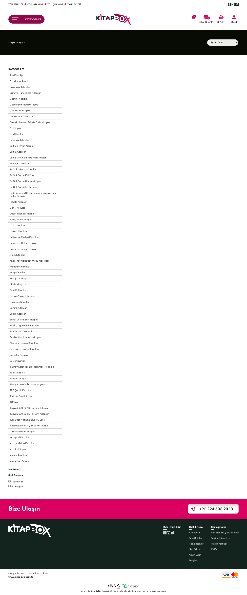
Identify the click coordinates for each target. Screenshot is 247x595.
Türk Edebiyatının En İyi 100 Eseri (27, 419)
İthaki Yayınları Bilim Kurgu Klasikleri (29, 260)
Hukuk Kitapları (18, 231)
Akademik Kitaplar (20, 81)
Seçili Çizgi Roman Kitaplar (24, 325)
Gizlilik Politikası (219, 543)
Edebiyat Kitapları (19, 139)
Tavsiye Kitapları (19, 378)
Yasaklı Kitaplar (18, 449)
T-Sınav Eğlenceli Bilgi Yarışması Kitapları (32, 366)
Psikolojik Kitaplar (19, 301)
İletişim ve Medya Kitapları (24, 237)
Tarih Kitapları (17, 372)
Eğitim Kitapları (18, 151)
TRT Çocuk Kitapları (20, 390)
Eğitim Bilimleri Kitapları (22, 145)
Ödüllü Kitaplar (18, 290)
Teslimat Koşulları (220, 538)
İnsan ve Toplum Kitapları (23, 248)
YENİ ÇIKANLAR (55, 4)
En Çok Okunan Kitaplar (23, 169)
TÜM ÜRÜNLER (15, 4)
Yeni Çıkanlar (196, 549)
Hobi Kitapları (17, 225)
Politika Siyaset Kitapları (23, 296)
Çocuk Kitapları (18, 98)
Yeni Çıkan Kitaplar (20, 460)
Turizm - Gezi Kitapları (21, 396)
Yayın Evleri (195, 554)
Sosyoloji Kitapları (19, 354)
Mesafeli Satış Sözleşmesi (225, 532)
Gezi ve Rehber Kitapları (23, 213)
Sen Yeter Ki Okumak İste (23, 331)
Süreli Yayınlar (17, 360)
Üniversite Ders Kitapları (23, 431)
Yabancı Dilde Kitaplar (22, 443)
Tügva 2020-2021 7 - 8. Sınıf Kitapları (29, 413)
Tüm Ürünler (195, 538)
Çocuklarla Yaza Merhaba (24, 104)
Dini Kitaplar (16, 134)
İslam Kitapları (17, 254)
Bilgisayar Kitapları (20, 86)
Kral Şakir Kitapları (20, 278)
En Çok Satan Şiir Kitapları (24, 187)
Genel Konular (17, 207)
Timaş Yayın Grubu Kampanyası (27, 384)
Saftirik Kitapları (18, 307)
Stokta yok (17, 486)
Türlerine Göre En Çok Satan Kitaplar (29, 425)
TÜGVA (14, 402)
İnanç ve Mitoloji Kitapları (23, 243)
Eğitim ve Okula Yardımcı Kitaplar (28, 157)
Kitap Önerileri (17, 272)
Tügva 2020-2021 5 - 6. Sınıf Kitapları (29, 407)
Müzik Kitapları (18, 284)
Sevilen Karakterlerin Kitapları (26, 337)
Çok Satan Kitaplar (20, 110)
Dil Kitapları (16, 128)
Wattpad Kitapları (19, 437)
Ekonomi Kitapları (19, 163)
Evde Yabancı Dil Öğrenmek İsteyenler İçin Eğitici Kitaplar (33, 194)
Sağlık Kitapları (16, 42)
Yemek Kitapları (18, 455)
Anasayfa (194, 532)
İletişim (193, 560)
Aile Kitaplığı (16, 75)
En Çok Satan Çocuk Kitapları (26, 181)
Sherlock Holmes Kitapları (24, 343)
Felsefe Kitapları (18, 201)
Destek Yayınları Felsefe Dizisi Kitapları (30, 122)
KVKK (214, 549)
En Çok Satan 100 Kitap (22, 175)
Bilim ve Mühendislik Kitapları (25, 92)
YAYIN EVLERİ (74, 4)
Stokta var (17, 481)
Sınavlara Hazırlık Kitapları (24, 349)
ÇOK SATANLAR (35, 4)
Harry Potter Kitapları (21, 219)
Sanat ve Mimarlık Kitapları (24, 319)
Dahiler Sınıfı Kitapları (21, 116)
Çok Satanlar (196, 543)
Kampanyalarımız (19, 266)
